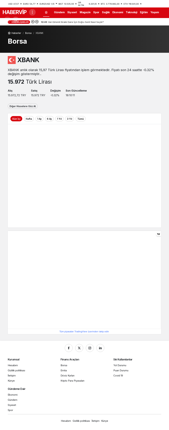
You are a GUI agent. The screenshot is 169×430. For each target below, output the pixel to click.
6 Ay (49, 118)
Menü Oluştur (154, 3)
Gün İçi (16, 118)
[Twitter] (79, 348)
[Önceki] (33, 22)
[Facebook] (69, 348)
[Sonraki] (37, 22)
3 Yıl (69, 118)
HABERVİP (14, 12)
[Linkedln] (100, 348)
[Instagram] (90, 348)
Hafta (29, 118)
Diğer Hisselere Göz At (23, 106)
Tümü (80, 118)
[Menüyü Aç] (32, 12)
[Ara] (15, 20)
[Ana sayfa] (46, 12)
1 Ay (39, 118)
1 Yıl (59, 118)
